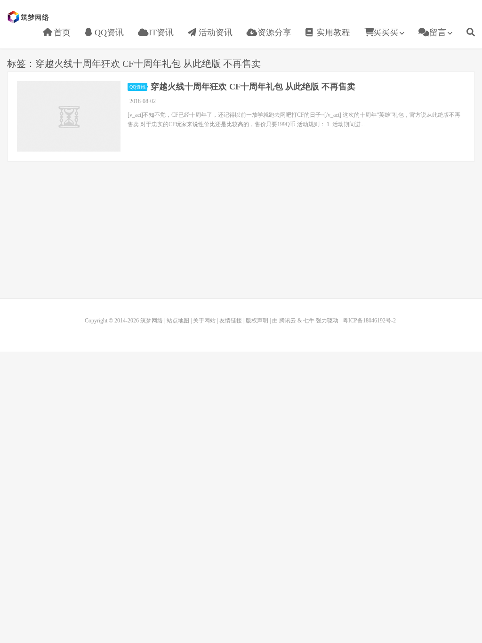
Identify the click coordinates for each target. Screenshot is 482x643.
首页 (61, 32)
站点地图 (178, 320)
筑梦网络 (29, 16)
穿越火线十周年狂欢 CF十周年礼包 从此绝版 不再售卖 (253, 86)
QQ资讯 (108, 32)
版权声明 (257, 320)
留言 (436, 32)
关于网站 (204, 320)
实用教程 (332, 32)
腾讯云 (287, 320)
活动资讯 (214, 32)
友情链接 (230, 320)
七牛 (308, 320)
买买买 (385, 32)
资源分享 (273, 32)
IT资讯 (160, 32)
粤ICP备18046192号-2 (369, 320)
